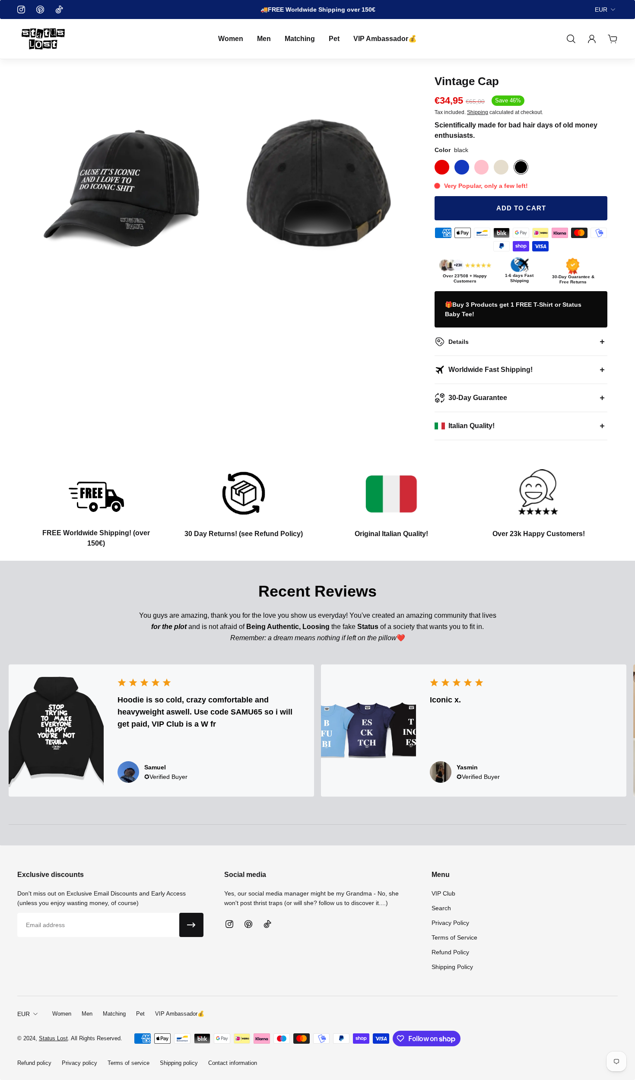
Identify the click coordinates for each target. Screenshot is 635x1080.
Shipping (477, 113)
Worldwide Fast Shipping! (490, 369)
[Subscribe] (191, 925)
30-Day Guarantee (477, 397)
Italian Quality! (471, 425)
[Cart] (612, 38)
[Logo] (43, 39)
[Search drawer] (571, 38)
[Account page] (591, 38)
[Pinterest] (40, 9)
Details (458, 341)
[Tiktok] (59, 9)
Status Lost (53, 1038)
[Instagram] (21, 9)
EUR (601, 9)
